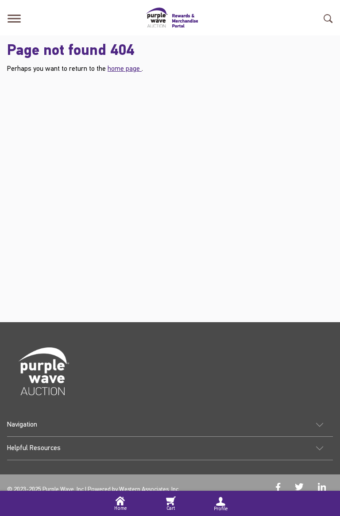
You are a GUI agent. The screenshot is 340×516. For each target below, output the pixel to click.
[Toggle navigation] (14, 17)
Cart (170, 508)
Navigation (22, 424)
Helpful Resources (34, 448)
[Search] (328, 17)
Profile (221, 509)
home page (125, 69)
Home (120, 508)
